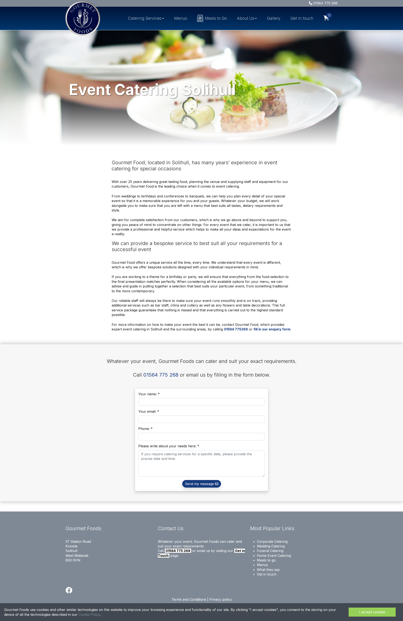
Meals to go (266, 560)
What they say (268, 570)
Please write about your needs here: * (168, 446)
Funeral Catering (270, 551)
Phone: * (145, 429)
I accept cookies (372, 612)
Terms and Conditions (188, 599)
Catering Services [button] (144, 18)
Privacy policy (220, 599)
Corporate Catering (272, 541)
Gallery (273, 18)
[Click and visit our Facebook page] (68, 591)
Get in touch (301, 18)
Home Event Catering (274, 555)
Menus (180, 18)
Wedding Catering (271, 546)
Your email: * (148, 411)
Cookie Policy (89, 614)
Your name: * (149, 394)
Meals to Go (216, 18)
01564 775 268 (325, 3)
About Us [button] (245, 18)
